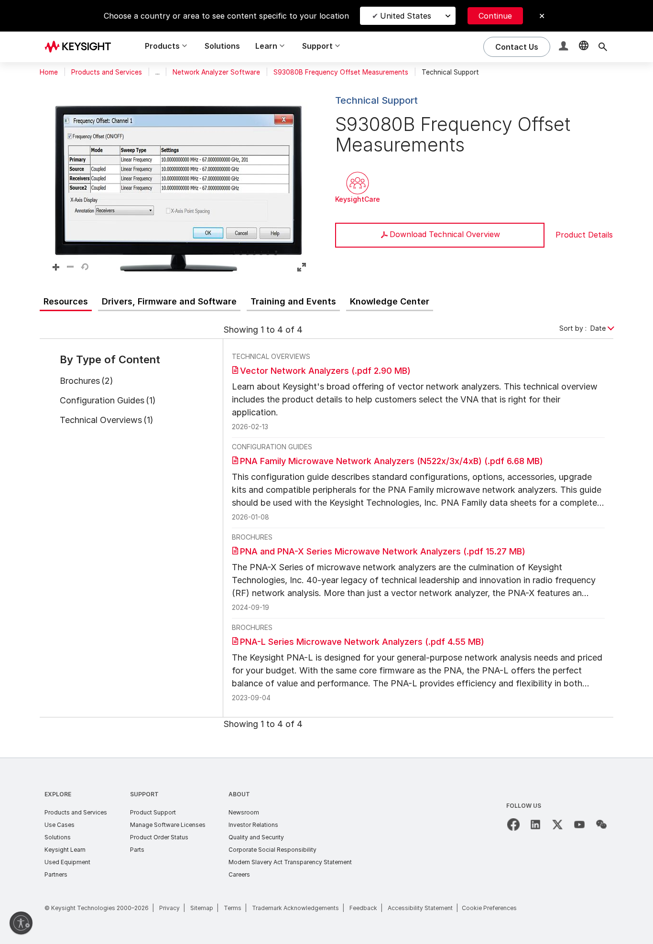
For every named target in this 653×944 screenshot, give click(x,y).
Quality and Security (256, 837)
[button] (564, 47)
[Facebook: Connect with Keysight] (513, 824)
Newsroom (244, 812)
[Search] (603, 47)
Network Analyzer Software (216, 72)
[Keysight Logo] (81, 47)
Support (144, 794)
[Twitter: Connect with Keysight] (557, 824)
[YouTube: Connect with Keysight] (579, 824)
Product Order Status (159, 837)
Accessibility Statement (420, 907)
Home (49, 72)
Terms (232, 907)
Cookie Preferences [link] (489, 907)
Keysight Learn (65, 849)
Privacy (169, 907)
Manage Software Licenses (168, 824)
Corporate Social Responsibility (272, 849)
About (239, 794)
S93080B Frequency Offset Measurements (340, 72)
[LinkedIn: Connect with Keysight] (535, 824)
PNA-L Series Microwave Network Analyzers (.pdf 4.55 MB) (362, 642)
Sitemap (201, 907)
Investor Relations (253, 824)
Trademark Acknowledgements (295, 907)
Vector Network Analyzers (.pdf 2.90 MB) (325, 371)
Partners (55, 874)
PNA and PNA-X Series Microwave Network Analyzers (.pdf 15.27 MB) (382, 551)
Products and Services (106, 72)
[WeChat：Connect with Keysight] (601, 824)
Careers (239, 874)
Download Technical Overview (445, 234)
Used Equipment (67, 862)
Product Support (153, 812)
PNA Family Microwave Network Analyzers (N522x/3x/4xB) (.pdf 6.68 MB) (391, 461)
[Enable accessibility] (21, 922)
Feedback (363, 907)
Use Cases (59, 824)
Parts (137, 849)
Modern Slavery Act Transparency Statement (290, 862)
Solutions (222, 46)
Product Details (584, 234)
